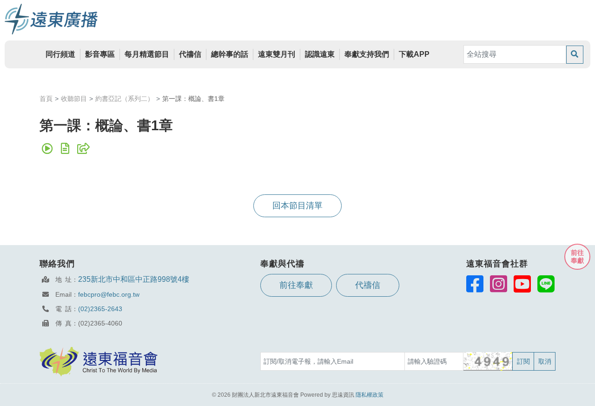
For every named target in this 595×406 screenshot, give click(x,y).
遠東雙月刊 (276, 54)
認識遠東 (320, 54)
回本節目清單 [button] (297, 205)
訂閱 (523, 361)
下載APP (414, 54)
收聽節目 (74, 98)
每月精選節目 (147, 54)
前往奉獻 (296, 285)
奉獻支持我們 (366, 54)
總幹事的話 (229, 54)
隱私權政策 (369, 395)
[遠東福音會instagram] (498, 283)
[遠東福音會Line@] (546, 283)
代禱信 (190, 54)
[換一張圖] (488, 361)
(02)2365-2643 (100, 309)
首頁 (46, 98)
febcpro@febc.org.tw (108, 294)
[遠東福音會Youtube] (522, 283)
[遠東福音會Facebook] (474, 283)
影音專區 (100, 54)
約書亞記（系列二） (124, 98)
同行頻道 (60, 54)
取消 (544, 361)
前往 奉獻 (577, 256)
